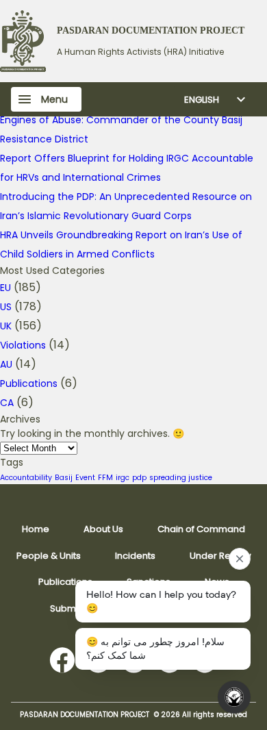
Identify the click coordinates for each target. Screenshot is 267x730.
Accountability (26, 478)
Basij (64, 478)
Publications (29, 383)
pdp (139, 478)
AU (6, 364)
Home (35, 529)
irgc (122, 478)
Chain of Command (201, 529)
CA (7, 403)
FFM (105, 478)
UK (6, 326)
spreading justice (180, 478)
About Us (103, 529)
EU (5, 287)
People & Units (48, 555)
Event (85, 478)
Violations (23, 345)
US (6, 307)
